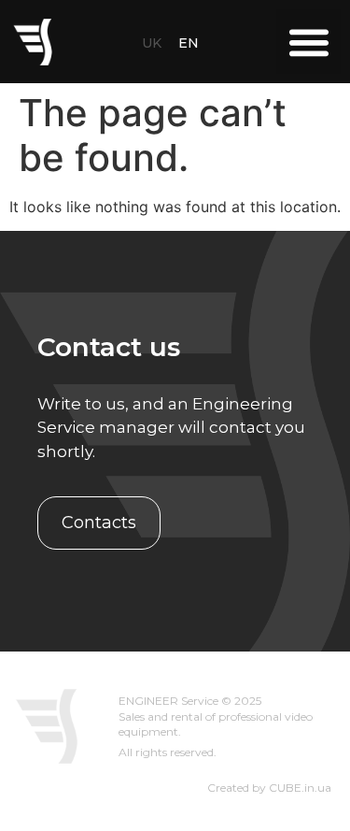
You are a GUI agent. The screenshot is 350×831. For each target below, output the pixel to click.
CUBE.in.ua (300, 788)
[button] (308, 41)
